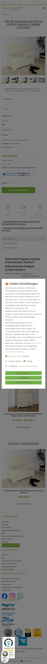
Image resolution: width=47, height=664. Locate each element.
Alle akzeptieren (23, 373)
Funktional (13, 366)
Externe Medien (15, 361)
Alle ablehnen (23, 378)
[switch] (5, 660)
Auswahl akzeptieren (23, 382)
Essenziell (13, 356)
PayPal (29, 361)
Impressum (36, 343)
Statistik (25, 356)
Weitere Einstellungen (28, 366)
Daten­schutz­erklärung (14, 352)
